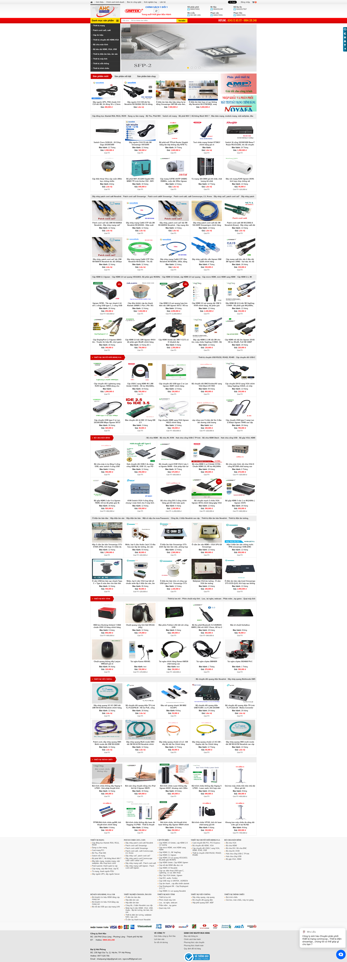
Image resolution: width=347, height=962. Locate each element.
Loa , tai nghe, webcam (211, 599)
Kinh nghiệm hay (150, 2)
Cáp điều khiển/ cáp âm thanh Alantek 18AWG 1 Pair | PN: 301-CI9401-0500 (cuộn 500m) (140, 305)
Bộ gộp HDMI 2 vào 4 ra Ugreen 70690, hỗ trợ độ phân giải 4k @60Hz (107, 503)
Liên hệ (163, 2)
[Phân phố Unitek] (148, 11)
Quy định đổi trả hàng (192, 949)
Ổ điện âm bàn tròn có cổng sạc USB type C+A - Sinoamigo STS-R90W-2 (173, 583)
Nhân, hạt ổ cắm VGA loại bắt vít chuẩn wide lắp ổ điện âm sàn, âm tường (140, 583)
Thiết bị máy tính (100, 59)
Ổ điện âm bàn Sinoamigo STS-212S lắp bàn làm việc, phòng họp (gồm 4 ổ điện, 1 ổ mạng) (173, 547)
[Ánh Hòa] (91, 2)
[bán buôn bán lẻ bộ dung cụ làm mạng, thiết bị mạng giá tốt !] (173, 929)
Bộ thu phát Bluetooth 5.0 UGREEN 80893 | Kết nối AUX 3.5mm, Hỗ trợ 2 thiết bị (206, 627)
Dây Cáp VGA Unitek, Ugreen (170, 875)
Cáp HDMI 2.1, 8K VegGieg (170, 852)
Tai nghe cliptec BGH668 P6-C (239, 661)
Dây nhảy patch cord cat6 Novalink (106, 196)
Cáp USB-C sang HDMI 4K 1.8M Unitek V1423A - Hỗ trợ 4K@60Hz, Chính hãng (140, 386)
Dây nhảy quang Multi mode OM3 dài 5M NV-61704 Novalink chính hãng (140, 744)
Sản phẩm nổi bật (123, 76)
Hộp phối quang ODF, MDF (203, 903)
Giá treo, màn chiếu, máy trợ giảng (239, 900)
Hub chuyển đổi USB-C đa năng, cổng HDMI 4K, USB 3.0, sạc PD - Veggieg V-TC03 (140, 466)
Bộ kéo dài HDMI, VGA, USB (105, 49)
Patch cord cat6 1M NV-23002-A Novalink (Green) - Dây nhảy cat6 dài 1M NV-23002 (240, 225)
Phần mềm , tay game (232, 599)
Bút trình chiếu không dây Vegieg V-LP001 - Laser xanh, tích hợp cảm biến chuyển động (207, 788)
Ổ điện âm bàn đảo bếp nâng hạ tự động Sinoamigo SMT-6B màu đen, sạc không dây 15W (171, 104)
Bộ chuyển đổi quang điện (202, 900)
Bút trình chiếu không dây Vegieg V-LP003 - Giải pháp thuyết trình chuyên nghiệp (107, 788)
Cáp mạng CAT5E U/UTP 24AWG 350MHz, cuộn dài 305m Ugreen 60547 (173, 181)
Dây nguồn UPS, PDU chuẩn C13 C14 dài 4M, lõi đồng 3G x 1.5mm (107, 103)
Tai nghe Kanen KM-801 (140, 661)
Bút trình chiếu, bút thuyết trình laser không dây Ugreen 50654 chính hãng (173, 824)
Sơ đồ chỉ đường (161, 942)
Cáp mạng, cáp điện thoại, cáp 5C (105, 869)
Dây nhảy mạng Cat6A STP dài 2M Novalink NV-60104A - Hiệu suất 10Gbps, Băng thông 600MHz (140, 225)
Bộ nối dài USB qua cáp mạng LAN (106, 907)
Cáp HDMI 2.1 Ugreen (101, 277)
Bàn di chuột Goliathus (240, 625)
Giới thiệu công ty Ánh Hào (165, 936)
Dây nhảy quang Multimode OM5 (241, 679)
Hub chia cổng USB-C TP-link (188, 438)
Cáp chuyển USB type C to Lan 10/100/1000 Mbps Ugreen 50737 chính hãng (107, 422)
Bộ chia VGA (231, 843)
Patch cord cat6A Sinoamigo (160, 196)
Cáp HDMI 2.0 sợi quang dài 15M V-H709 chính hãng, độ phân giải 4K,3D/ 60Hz (206, 305)
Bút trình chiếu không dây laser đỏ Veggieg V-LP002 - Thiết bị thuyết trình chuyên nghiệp (140, 824)
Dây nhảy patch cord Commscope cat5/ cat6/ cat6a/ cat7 (139, 859)
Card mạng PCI (98, 850)
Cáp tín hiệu (98, 35)
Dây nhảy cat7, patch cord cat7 (226, 196)
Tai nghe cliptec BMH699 (206, 661)
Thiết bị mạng (99, 26)
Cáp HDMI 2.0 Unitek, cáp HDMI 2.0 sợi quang (181, 277)
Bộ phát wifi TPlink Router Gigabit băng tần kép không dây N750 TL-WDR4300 (173, 144)
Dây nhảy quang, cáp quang (203, 897)
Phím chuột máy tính (191, 599)
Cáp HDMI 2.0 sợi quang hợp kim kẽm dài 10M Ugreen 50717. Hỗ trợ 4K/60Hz (173, 305)
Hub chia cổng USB (229, 438)
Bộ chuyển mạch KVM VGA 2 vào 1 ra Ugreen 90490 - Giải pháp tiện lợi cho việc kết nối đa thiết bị (173, 466)
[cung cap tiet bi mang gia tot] (239, 84)
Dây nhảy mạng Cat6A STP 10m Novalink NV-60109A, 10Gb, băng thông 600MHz (173, 261)
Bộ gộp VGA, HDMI (247, 438)
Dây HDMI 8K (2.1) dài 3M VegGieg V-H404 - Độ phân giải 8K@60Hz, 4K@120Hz (240, 305)
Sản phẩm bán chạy (146, 76)
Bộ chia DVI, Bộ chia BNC (236, 848)
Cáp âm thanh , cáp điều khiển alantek (174, 884)
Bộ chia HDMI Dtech (210, 438)
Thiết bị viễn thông (101, 64)
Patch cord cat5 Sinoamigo (134, 196)
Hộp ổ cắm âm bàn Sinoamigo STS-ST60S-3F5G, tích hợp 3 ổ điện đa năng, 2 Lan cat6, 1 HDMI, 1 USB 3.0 (107, 547)
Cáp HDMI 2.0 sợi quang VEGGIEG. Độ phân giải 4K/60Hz (136, 277)
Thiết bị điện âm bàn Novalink (214, 518)
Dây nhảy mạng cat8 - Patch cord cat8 (141, 863)
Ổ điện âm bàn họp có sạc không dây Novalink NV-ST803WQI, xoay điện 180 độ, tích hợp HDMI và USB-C (203, 105)
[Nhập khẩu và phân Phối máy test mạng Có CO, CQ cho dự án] (239, 105)
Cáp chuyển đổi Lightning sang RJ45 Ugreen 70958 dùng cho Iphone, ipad (107, 386)
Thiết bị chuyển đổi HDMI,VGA (106, 40)
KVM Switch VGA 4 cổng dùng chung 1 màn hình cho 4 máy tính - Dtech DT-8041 (140, 503)
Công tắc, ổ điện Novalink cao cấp (185, 518)
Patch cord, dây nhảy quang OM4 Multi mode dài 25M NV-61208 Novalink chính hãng (107, 744)
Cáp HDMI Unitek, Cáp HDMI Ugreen (173, 862)
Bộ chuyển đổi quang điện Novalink (211, 679)
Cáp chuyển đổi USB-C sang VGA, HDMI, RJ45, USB (206, 849)
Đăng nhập (245, 2)
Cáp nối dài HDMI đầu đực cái (171, 865)
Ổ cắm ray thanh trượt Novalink (138, 920)
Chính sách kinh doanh (115, 2)
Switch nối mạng (170, 116)
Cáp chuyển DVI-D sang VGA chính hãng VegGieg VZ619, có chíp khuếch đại (240, 386)
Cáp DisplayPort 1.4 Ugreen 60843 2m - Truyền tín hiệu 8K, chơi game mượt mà (107, 342)
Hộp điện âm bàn (133, 518)
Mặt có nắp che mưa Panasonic (156, 518)
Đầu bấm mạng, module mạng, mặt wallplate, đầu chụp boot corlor (106, 862)
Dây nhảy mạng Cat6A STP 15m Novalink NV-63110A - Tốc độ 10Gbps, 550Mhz (140, 261)
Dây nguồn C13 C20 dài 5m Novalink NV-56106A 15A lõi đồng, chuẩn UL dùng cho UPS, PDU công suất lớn (138, 105)
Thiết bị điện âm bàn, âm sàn (105, 54)
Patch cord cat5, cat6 (102, 30)
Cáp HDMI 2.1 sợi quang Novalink (172, 891)
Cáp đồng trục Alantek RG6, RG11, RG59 (109, 116)
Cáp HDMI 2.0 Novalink (168, 868)
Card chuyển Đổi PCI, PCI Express (206, 843)
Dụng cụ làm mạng (136, 116)
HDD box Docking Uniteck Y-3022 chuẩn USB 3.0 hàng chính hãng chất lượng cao (107, 627)
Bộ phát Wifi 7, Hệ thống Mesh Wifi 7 (194, 116)
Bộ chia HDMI (152, 438)
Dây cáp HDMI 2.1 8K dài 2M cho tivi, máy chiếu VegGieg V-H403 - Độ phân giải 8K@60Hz (207, 342)
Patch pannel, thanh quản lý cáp (104, 866)
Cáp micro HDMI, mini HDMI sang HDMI (218, 277)
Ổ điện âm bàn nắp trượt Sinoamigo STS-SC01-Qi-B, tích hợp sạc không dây (240, 583)
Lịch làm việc (159, 939)
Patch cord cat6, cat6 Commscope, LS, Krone (193, 196)
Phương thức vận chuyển (194, 942)
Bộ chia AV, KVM (167, 438)
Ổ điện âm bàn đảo (100, 518)
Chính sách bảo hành (192, 939)
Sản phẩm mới (100, 76)
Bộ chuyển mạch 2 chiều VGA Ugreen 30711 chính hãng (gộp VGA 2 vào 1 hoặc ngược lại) (207, 503)
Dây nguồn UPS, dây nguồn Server (106, 874)
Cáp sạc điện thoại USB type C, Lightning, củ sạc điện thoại (171, 872)
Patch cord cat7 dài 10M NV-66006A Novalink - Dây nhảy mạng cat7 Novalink (107, 225)
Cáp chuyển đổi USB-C (245, 357)
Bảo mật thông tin (191, 936)
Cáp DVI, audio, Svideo (168, 878)
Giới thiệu (100, 2)
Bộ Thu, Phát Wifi (153, 116)
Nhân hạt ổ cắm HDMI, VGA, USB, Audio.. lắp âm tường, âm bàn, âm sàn (139, 910)
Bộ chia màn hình (100, 45)
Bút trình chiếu (231, 897)
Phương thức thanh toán (193, 946)
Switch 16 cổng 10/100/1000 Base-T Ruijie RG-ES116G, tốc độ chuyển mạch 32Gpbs (240, 144)
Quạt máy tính (249, 599)
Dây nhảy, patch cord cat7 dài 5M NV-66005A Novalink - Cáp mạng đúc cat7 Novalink (173, 225)
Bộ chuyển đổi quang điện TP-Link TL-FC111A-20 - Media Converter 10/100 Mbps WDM (240, 707)
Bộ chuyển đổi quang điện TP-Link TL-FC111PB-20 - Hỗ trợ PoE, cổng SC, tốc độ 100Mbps (140, 707)
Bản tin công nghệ (134, 2)
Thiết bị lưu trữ (174, 599)
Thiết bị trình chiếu (101, 68)
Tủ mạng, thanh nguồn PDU (103, 871)
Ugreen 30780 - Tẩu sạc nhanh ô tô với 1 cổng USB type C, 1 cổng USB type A (107, 305)
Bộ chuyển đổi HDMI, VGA (203, 846)
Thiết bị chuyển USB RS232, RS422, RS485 (216, 357)
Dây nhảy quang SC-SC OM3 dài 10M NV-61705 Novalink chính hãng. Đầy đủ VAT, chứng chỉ (107, 707)
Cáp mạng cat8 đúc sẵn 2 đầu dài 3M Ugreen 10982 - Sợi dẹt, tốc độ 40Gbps (240, 261)
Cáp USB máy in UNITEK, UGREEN (173, 881)
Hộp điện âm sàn (117, 518)
